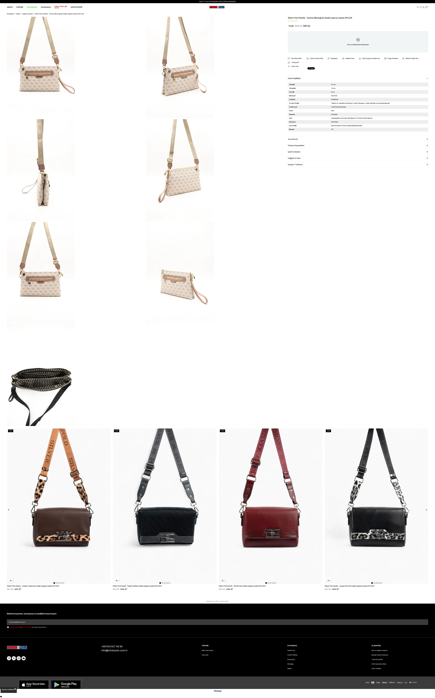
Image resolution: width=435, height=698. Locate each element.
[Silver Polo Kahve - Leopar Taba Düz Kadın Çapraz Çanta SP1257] (59, 506)
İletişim (289, 668)
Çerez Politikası (376, 668)
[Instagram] (19, 658)
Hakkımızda (291, 650)
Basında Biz (291, 659)
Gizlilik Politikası (292, 655)
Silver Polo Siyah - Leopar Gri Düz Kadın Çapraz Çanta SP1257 (350, 586)
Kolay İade (205, 655)
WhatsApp (290, 664)
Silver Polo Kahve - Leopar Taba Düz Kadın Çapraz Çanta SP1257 (33, 586)
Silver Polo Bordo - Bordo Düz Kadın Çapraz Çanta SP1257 (242, 586)
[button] (54, 583)
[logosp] (17, 647)
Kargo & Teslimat (295, 165)
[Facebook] (9, 658)
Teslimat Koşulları (377, 659)
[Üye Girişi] (423, 7)
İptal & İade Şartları (207, 650)
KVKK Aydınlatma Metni (379, 664)
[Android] (66, 682)
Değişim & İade (294, 158)
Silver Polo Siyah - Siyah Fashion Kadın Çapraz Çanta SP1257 (137, 586)
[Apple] (34, 682)
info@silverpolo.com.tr (114, 650)
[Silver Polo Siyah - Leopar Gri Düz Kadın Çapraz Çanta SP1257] (376, 506)
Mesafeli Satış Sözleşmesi (380, 655)
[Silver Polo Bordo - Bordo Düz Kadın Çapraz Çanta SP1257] (270, 506)
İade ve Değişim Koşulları (379, 650)
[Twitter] (14, 658)
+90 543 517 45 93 (111, 646)
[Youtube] (23, 658)
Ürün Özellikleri (294, 78)
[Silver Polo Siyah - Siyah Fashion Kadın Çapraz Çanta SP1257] (164, 506)
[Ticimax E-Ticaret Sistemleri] (218, 691)
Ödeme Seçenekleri (296, 145)
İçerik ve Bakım (294, 152)
